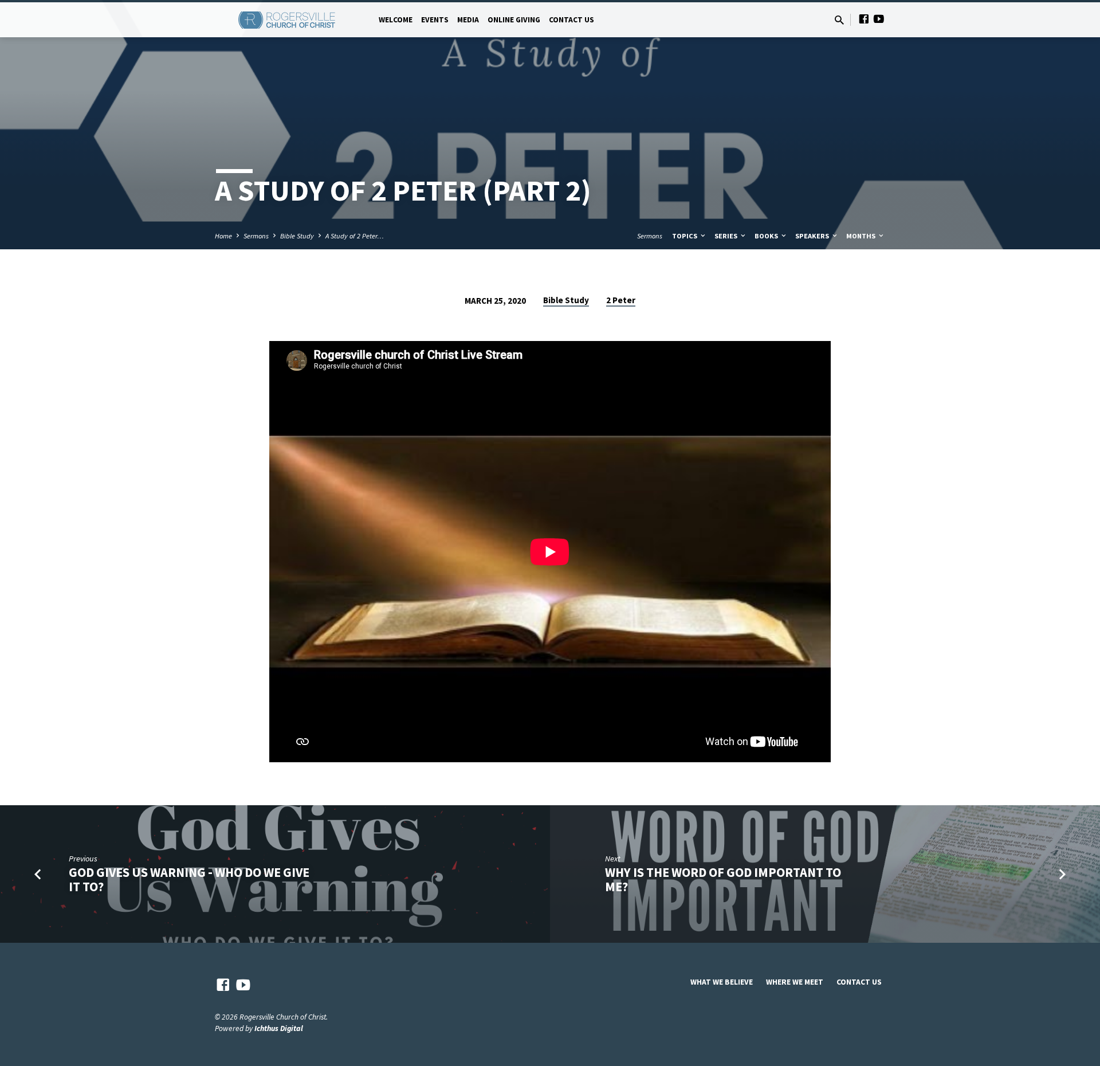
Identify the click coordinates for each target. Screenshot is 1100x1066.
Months (861, 236)
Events (435, 20)
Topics (685, 236)
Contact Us (571, 20)
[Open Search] (839, 20)
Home (223, 236)
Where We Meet (794, 982)
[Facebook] (864, 19)
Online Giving (514, 20)
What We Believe (721, 982)
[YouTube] (879, 19)
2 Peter (620, 300)
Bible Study (297, 236)
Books (767, 236)
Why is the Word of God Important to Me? (723, 879)
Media (468, 20)
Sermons (256, 236)
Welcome (395, 20)
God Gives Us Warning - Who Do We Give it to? (189, 879)
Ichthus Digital (278, 1028)
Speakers (813, 236)
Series (726, 236)
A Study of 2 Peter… (354, 236)
